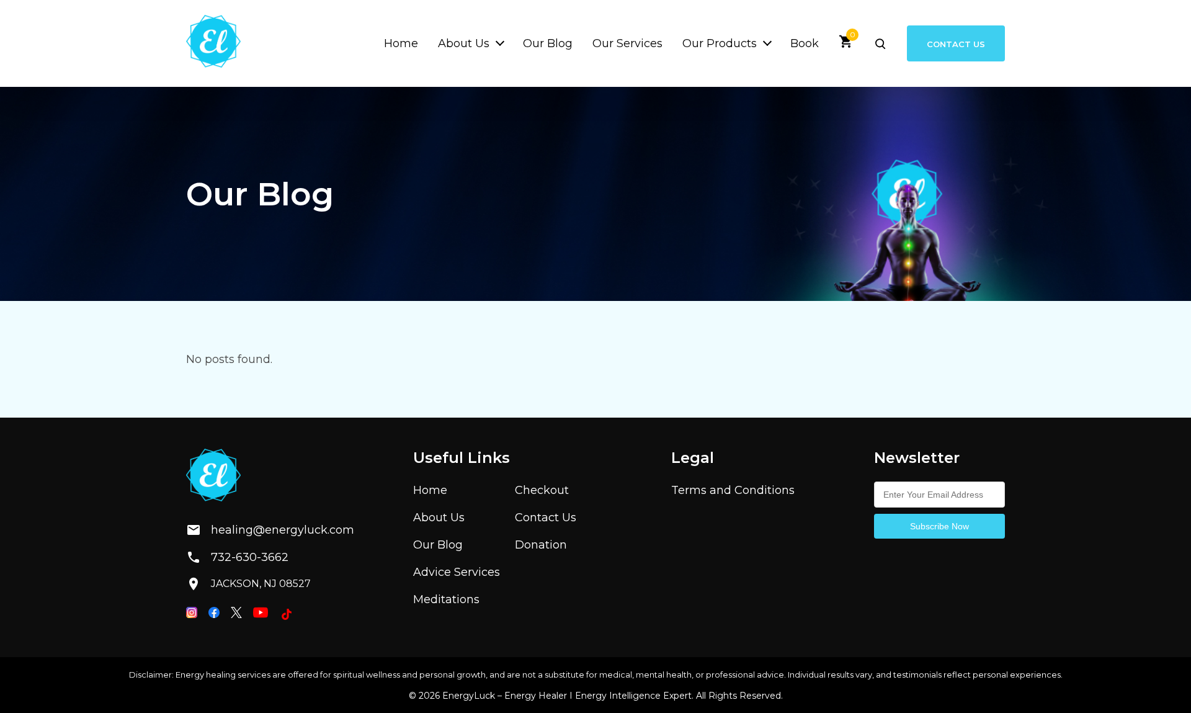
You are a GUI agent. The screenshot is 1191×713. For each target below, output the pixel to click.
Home (401, 43)
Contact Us (956, 43)
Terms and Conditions (733, 490)
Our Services (627, 43)
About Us (463, 43)
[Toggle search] (880, 43)
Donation (541, 545)
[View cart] (846, 46)
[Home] (213, 43)
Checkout (542, 490)
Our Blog (548, 43)
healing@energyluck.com (272, 530)
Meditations (446, 599)
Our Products (719, 43)
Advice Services (456, 572)
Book (804, 43)
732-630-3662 (249, 557)
